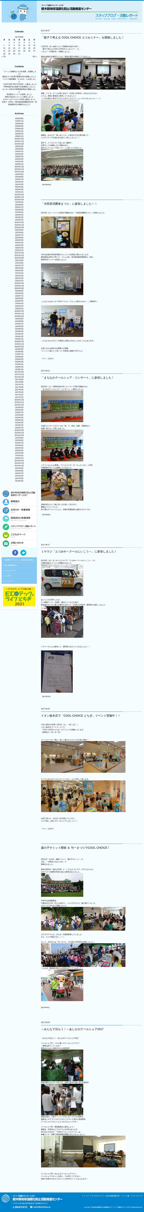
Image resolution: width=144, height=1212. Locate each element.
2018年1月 (19, 369)
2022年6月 (19, 238)
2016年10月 (19, 405)
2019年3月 (19, 334)
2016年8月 (19, 410)
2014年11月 (19, 463)
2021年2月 (19, 278)
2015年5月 (19, 448)
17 (19, 48)
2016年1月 (19, 428)
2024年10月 (19, 172)
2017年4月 (19, 392)
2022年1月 (19, 250)
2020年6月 (19, 298)
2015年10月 (19, 435)
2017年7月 (19, 385)
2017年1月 (19, 397)
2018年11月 (19, 344)
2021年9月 (19, 260)
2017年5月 (19, 390)
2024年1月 (19, 192)
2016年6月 (19, 415)
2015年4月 (19, 450)
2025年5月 (19, 157)
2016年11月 (19, 402)
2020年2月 (19, 306)
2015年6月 (19, 445)
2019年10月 (19, 316)
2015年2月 (19, 456)
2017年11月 (19, 374)
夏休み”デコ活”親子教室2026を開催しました (19, 77)
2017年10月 (19, 377)
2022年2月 (19, 248)
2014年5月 (19, 478)
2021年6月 (19, 268)
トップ (86, 1196)
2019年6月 (19, 326)
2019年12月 (19, 311)
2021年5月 (19, 271)
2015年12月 (19, 430)
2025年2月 (19, 162)
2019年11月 (19, 314)
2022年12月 (19, 222)
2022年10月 (19, 227)
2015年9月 (19, 438)
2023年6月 (19, 210)
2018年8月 (19, 352)
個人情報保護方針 (10, 565)
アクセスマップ (9, 570)
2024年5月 (19, 184)
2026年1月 (19, 136)
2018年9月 (19, 349)
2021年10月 (19, 258)
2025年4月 (19, 159)
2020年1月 (19, 309)
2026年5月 (19, 126)
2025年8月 (19, 149)
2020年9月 (19, 291)
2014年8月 (19, 471)
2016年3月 (19, 423)
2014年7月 (19, 473)
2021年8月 (19, 263)
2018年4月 (19, 362)
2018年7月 (19, 354)
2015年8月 (19, 440)
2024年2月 (19, 189)
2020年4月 (19, 304)
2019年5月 (19, 329)
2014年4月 (19, 481)
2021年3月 (19, 276)
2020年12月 (19, 283)
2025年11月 (19, 141)
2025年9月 (19, 146)
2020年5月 (19, 301)
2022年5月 (19, 240)
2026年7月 (19, 121)
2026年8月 (19, 119)
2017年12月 (19, 372)
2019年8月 (19, 321)
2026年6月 (19, 124)
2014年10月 (19, 466)
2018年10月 (19, 347)
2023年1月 (19, 220)
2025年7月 (19, 151)
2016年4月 (19, 420)
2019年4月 (19, 331)
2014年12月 (19, 461)
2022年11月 (19, 225)
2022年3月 (19, 245)
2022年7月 (19, 235)
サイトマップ (9, 581)
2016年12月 (19, 400)
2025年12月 (19, 139)
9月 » (35, 57)
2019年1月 (19, 339)
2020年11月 (19, 286)
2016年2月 (19, 425)
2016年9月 (19, 407)
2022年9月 (19, 230)
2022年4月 (19, 243)
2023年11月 (19, 197)
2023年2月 (19, 217)
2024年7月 (19, 179)
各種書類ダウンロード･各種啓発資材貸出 (18, 560)
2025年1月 (19, 164)
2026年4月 (19, 129)
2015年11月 (19, 433)
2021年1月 (19, 281)
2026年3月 (19, 131)
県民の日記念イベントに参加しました (19, 97)
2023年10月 (19, 200)
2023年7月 (19, 207)
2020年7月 (19, 296)
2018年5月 (19, 359)
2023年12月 (19, 195)
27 (34, 51)
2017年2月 (19, 395)
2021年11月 (19, 255)
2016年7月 (19, 412)
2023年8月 (19, 205)
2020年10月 (19, 288)
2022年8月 (19, 233)
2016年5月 (19, 418)
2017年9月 (19, 380)
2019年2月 (19, 336)
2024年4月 (19, 187)
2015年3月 (19, 453)
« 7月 (4, 57)
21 (4, 51)
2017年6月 (19, 387)
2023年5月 (19, 212)
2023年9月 (19, 202)
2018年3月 (19, 364)
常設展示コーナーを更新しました (19, 94)
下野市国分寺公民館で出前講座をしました (19, 87)
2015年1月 (19, 458)
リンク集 (7, 576)
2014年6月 (19, 476)
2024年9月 (19, 174)
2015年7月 (19, 443)
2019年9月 (19, 319)
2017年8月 (19, 382)
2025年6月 (19, 154)
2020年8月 (19, 293)
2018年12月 (19, 342)
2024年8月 (19, 177)
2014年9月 (19, 468)
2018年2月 (19, 367)
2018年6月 (19, 357)
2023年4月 (19, 215)
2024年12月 (19, 167)
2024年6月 (19, 182)
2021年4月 (19, 273)
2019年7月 (19, 324)
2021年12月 (19, 253)
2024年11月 (19, 169)
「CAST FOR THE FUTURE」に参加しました (19, 84)
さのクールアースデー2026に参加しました (19, 99)
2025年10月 (19, 144)
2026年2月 (19, 134)
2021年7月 (19, 266)
